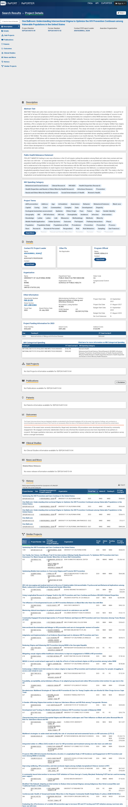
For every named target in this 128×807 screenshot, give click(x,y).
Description (8, 27)
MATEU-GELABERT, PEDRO (54, 761)
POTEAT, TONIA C (55, 800)
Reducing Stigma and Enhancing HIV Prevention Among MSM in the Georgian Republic (54, 645)
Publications (8, 40)
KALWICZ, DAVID (54, 589)
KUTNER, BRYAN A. (55, 656)
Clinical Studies (9, 53)
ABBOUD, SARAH (54, 685)
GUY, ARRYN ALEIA (55, 705)
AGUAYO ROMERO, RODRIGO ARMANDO (55, 630)
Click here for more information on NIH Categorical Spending (101, 342)
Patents (6, 44)
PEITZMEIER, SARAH (55, 622)
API (97, 3)
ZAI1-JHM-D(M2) (30, 305)
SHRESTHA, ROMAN (55, 712)
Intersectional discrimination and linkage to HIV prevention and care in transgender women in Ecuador (61, 627)
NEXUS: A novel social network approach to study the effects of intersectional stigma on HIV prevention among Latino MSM (69, 661)
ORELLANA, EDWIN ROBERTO (54, 789)
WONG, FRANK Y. (54, 730)
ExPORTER (106, 3)
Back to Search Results (11, 21)
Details (6, 31)
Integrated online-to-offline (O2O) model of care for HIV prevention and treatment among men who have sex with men (67, 744)
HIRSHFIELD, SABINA (55, 567)
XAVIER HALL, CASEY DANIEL (54, 723)
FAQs (90, 3)
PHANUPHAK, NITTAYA (55, 580)
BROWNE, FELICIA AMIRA (53, 695)
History (6, 62)
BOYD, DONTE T (54, 605)
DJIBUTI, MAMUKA (55, 648)
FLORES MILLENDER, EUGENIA (54, 727)
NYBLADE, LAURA (55, 677)
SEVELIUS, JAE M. (54, 613)
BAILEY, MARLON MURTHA (53, 564)
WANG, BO (52, 573)
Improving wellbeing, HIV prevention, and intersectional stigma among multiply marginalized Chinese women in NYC (66, 766)
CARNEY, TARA (54, 699)
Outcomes (8, 49)
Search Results (11, 13)
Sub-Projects (9, 35)
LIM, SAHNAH (53, 768)
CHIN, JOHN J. (53, 771)
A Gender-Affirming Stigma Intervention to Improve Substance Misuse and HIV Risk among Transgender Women (64, 702)
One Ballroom (27, 518)
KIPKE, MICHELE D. (54, 598)
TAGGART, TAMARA (55, 736)
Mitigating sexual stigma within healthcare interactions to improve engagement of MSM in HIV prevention (62, 654)
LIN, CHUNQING (53, 638)
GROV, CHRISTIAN (54, 758)
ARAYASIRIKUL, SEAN (32, 253)
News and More (10, 57)
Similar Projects (10, 66)
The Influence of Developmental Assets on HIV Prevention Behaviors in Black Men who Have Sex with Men (62, 603)
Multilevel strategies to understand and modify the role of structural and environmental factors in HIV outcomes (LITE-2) (68, 734)
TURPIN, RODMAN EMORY (53, 779)
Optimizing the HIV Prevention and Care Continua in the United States (48, 496)
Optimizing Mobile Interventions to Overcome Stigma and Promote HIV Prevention (53, 571)
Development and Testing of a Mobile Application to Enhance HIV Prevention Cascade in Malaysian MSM (61, 710)
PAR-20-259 (28, 300)
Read (30, 233)
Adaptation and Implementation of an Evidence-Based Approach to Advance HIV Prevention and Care (60, 635)
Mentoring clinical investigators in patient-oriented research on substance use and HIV (55, 610)
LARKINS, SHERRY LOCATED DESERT (55, 641)
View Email (30, 264)
